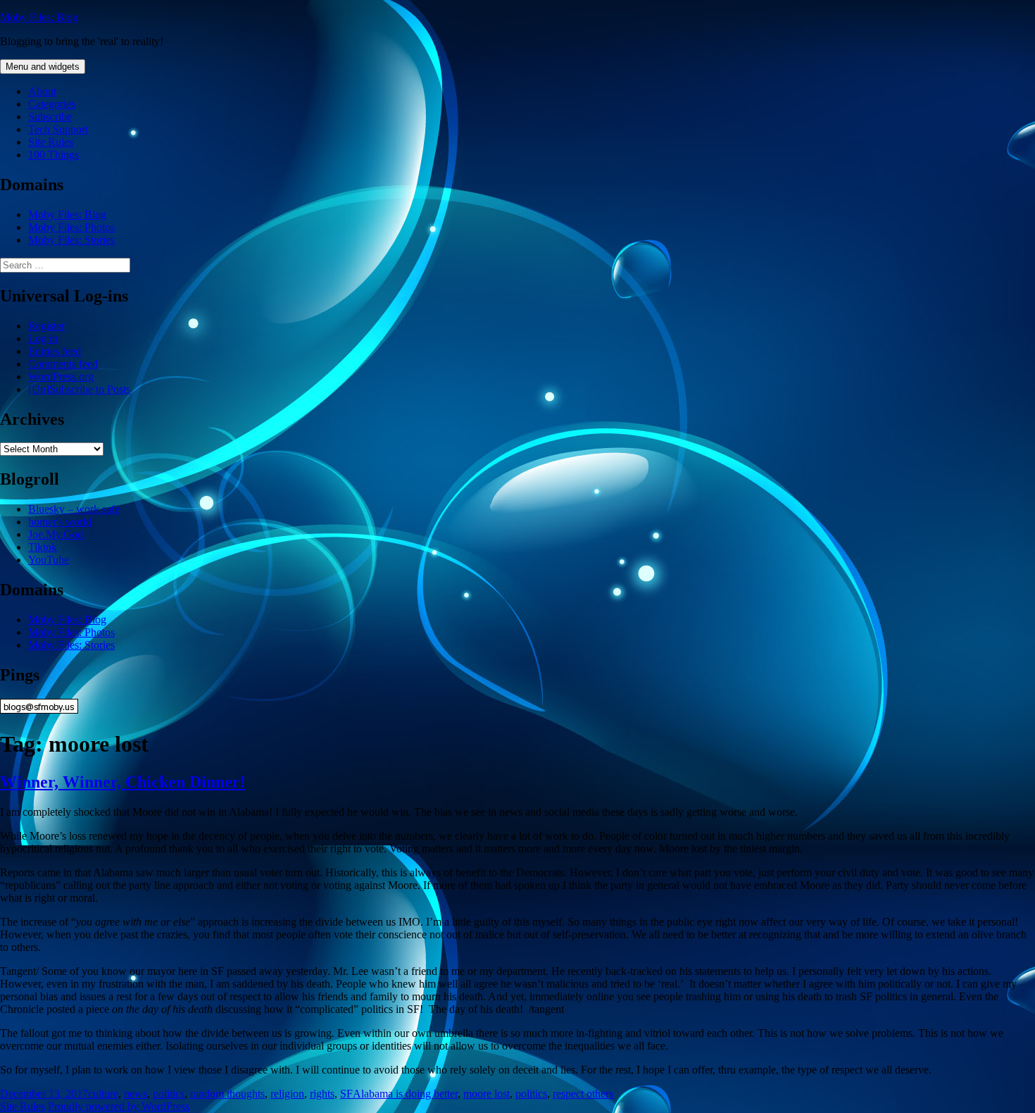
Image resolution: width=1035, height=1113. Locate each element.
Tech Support (58, 129)
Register (46, 326)
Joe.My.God (55, 534)
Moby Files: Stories (71, 240)
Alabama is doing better (405, 1094)
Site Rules (50, 142)
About (42, 91)
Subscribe (50, 117)
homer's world (60, 522)
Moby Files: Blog (39, 17)
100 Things (53, 155)
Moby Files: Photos (71, 227)
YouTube (48, 560)
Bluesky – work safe (74, 509)
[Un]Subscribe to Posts (79, 389)
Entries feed (54, 351)
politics (168, 1094)
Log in (43, 338)
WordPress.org (61, 377)
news (135, 1094)
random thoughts (227, 1094)
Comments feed (63, 364)
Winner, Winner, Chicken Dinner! (123, 782)
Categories (51, 104)
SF (346, 1094)
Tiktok (42, 547)
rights (322, 1094)
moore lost (486, 1094)
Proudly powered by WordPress (118, 1106)
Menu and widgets (43, 66)
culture (103, 1094)
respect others (583, 1094)
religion (287, 1094)
